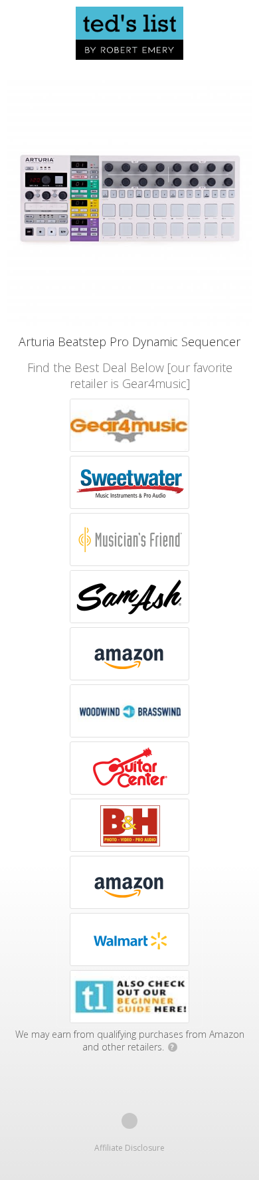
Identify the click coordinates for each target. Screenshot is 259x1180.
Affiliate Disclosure (129, 1147)
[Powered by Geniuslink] (129, 1121)
